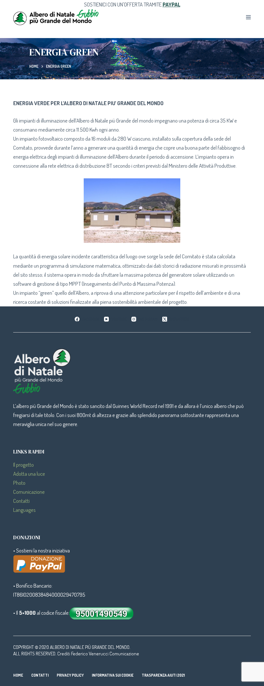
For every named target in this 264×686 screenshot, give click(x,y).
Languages (24, 509)
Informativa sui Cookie (113, 675)
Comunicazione (29, 491)
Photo (19, 482)
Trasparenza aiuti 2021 (163, 675)
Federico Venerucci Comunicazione (105, 654)
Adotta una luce (29, 473)
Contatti (21, 500)
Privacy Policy (70, 675)
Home (18, 675)
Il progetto (23, 464)
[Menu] (248, 17)
